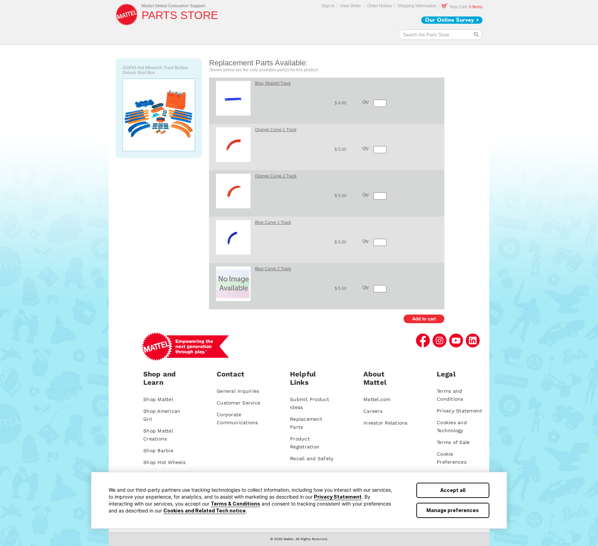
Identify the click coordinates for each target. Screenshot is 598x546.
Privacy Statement (338, 497)
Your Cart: (465, 6)
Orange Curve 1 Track (276, 129)
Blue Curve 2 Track (273, 268)
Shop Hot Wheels (164, 462)
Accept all (452, 490)
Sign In (328, 5)
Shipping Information (416, 5)
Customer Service (238, 403)
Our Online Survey (451, 20)
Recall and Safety (311, 458)
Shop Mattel (158, 399)
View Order (350, 5)
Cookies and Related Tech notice (204, 510)
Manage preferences (452, 510)
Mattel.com (377, 399)
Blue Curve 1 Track (273, 222)
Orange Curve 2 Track (276, 176)
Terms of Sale (453, 442)
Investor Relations (385, 423)
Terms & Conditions (235, 504)
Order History (379, 5)
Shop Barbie (158, 450)
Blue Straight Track (273, 83)
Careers (372, 411)
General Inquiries (238, 391)
